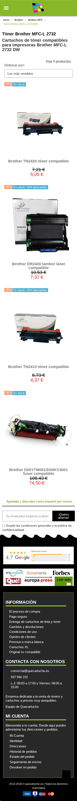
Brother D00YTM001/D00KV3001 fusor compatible (38, 472)
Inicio (6, 20)
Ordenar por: (14, 65)
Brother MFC (35, 20)
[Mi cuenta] (64, 8)
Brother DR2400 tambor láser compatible (38, 266)
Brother (19, 20)
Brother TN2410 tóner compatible (38, 367)
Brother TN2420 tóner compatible (38, 161)
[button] (6, 8)
